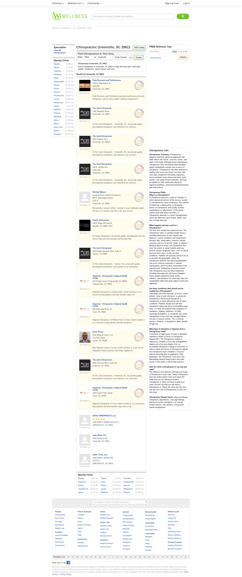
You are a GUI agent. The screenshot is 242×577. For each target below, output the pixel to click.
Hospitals (58, 539)
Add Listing (139, 47)
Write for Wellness (175, 538)
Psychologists (150, 519)
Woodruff (57, 117)
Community (93, 3)
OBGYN (126, 532)
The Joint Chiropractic (102, 108)
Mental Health (150, 512)
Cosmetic (81, 515)
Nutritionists (59, 525)
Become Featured (174, 549)
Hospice (103, 532)
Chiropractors (60, 515)
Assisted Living (106, 526)
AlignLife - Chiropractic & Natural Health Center (110, 277)
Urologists (126, 549)
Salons (80, 528)
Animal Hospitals (61, 535)
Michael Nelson (99, 192)
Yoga (80, 535)
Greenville (81, 28)
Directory (57, 3)
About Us (171, 515)
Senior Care (105, 522)
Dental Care (82, 539)
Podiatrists (127, 542)
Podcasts (148, 547)
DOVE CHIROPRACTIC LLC (104, 416)
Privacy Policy (155, 58)
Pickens (57, 113)
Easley (56, 85)
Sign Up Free (172, 3)
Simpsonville (59, 81)
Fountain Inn (59, 96)
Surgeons (126, 546)
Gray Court (58, 127)
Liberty (56, 106)
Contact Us (172, 518)
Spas (80, 532)
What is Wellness (174, 535)
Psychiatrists (150, 515)
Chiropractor (66, 28)
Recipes (148, 550)
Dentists (81, 543)
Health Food (105, 515)
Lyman (56, 99)
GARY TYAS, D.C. (100, 455)
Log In (186, 3)
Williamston (58, 103)
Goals (147, 543)
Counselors (149, 526)
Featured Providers (175, 545)
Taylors (57, 67)
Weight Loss (59, 528)
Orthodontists (83, 546)
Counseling (149, 523)
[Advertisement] (103, 36)
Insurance (104, 540)
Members (148, 537)
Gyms (80, 522)
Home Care (104, 529)
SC (74, 28)
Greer (56, 78)
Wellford (57, 110)
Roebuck (57, 134)
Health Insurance (106, 543)
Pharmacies (59, 542)
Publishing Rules (174, 532)
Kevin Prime (98, 332)
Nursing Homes (106, 536)
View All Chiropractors (60, 51)
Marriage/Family (151, 530)
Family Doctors (128, 525)
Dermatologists (128, 519)
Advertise (171, 525)
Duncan (57, 92)
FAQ (169, 528)
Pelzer (56, 88)
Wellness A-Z (75, 3)
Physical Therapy (84, 525)
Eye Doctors (59, 518)
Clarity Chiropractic (101, 220)
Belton (56, 131)
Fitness (80, 518)
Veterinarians (60, 545)
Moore (56, 124)
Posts (147, 540)
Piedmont (57, 74)
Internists (126, 529)
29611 (89, 28)
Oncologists (127, 536)
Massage (58, 522)
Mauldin (57, 64)
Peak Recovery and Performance (107, 80)
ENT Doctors (127, 522)
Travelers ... (59, 71)
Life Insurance (105, 547)
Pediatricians (128, 539)
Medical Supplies (106, 518)
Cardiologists (128, 515)
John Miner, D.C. (100, 435)
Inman (56, 120)
